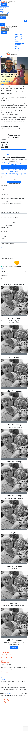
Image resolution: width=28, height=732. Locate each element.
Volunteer (18, 41)
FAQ (2, 660)
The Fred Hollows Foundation (13, 694)
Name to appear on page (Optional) (10, 212)
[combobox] (14, 271)
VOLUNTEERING (6, 657)
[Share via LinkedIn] (5, 84)
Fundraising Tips (19, 43)
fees (2, 268)
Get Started (4, 15)
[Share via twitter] (2, 84)
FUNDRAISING (6, 655)
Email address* (5, 194)
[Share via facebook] (1, 84)
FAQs (1, 9)
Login (2, 24)
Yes (7, 201)
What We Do (18, 36)
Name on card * (5, 227)
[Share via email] (3, 84)
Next (14, 222)
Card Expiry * (4, 236)
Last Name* (4, 190)
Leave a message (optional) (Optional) (11, 203)
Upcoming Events (7, 13)
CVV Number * (5, 243)
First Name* (4, 185)
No (21, 201)
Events (2, 11)
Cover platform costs (7, 258)
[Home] (8, 1)
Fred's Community (20, 34)
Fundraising (18, 38)
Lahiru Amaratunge (7, 81)
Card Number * (5, 232)
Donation (11, 243)
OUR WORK (5, 652)
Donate (3, 18)
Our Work (18, 39)
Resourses (3, 7)
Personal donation (14, 182)
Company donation (14, 183)
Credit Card (9, 225)
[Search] (25, 21)
